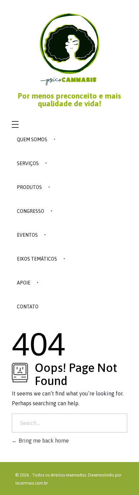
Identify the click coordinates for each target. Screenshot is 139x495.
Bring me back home (43, 440)
